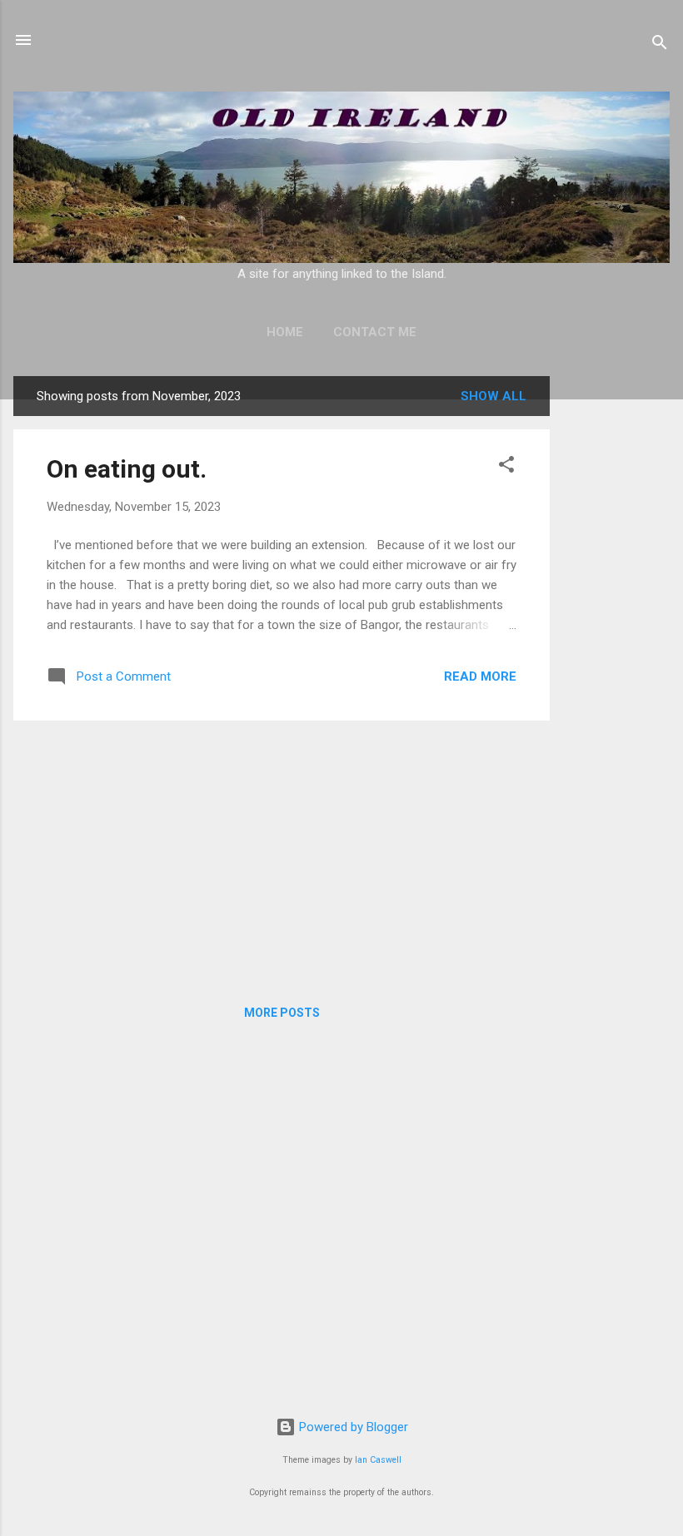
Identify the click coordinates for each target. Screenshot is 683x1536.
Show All (493, 396)
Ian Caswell (378, 1459)
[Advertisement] (613, 625)
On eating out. (127, 468)
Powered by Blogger (352, 1427)
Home (285, 332)
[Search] (660, 45)
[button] (506, 467)
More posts (282, 1012)
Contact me (374, 332)
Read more (480, 676)
